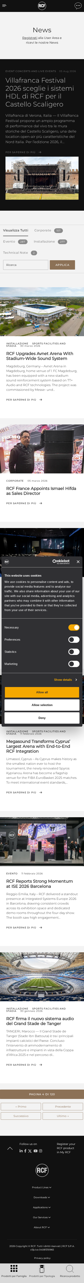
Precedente (63, 1106)
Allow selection (42, 705)
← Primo (20, 1106)
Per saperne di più (20, 152)
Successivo (21, 1116)
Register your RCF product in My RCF (66, 1148)
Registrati (29, 38)
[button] (42, 1094)
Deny (42, 718)
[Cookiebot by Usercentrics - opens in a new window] (53, 561)
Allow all (42, 692)
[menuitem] (42, 1258)
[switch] (74, 640)
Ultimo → (63, 1116)
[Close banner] (78, 561)
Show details (63, 679)
